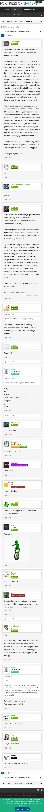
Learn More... (25, 809)
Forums (16, 9)
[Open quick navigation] (41, 21)
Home (6, 9)
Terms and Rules (28, 794)
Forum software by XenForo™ (10, 795)
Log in (38, 2)
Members (28, 9)
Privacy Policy (39, 794)
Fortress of (18, 3)
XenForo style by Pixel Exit (27, 795)
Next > (10, 36)
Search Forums (7, 15)
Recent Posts (18, 15)
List (13, 361)
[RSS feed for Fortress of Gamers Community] (41, 790)
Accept (17, 809)
